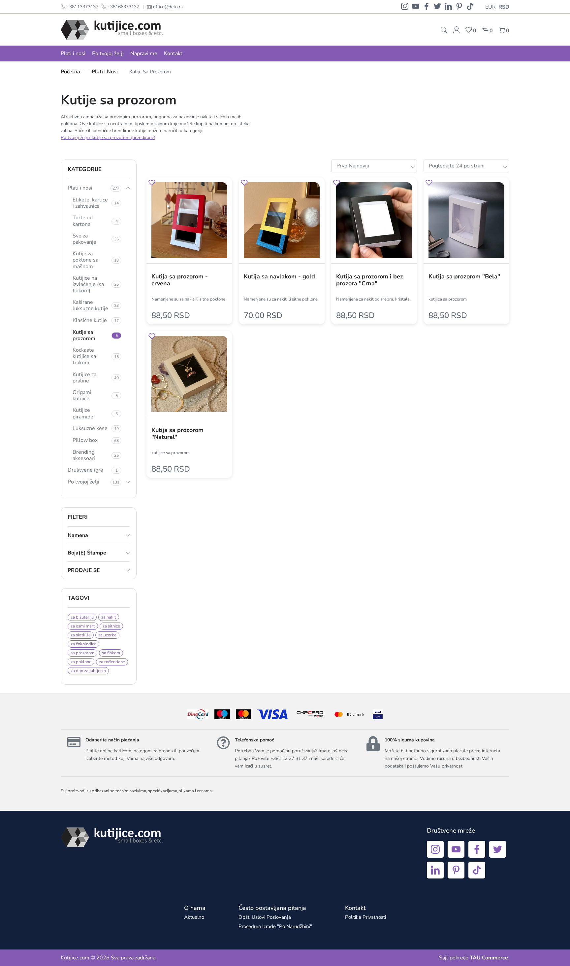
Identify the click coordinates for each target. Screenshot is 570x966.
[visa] (378, 714)
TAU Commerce (489, 957)
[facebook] (426, 7)
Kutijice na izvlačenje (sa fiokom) (96, 284)
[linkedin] (448, 7)
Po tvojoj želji (108, 53)
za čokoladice (83, 644)
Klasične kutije (96, 320)
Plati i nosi (73, 53)
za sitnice (111, 626)
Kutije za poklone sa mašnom (96, 260)
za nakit (108, 617)
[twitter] (437, 7)
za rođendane (112, 662)
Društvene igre (93, 470)
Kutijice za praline (96, 377)
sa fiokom (111, 653)
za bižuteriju (82, 617)
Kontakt (173, 53)
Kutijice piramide (95, 413)
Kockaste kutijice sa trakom (96, 356)
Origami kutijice (95, 395)
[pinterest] (459, 7)
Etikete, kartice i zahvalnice (96, 203)
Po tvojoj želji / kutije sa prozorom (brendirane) (108, 137)
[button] (152, 184)
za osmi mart (83, 626)
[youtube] (415, 7)
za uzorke (107, 635)
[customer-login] (456, 29)
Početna (70, 71)
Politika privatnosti (365, 917)
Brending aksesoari (96, 455)
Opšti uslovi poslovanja (264, 917)
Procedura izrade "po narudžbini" (275, 926)
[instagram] (404, 7)
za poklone (81, 662)
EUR (490, 7)
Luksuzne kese (96, 428)
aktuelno (194, 917)
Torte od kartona (95, 221)
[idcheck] (349, 714)
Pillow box (96, 440)
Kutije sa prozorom (95, 335)
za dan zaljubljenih (88, 671)
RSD (503, 7)
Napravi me (143, 53)
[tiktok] (470, 7)
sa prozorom (82, 653)
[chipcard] (310, 714)
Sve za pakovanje (96, 239)
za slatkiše (81, 635)
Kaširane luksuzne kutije (96, 305)
